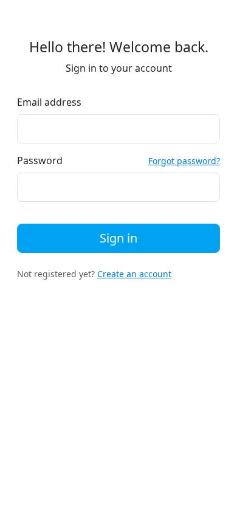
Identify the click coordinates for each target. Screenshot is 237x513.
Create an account (134, 274)
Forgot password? (184, 161)
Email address (49, 102)
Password (40, 160)
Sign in (118, 238)
